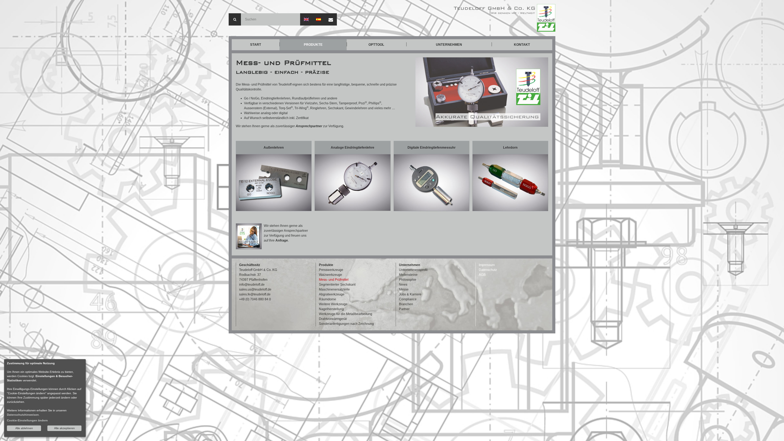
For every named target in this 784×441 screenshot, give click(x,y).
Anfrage (281, 240)
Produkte (313, 44)
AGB (482, 274)
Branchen (406, 304)
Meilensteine (408, 274)
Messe (404, 289)
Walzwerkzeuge (330, 274)
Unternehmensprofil (413, 270)
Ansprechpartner (309, 126)
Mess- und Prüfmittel (334, 279)
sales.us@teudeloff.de (255, 289)
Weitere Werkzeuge (333, 304)
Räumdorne (327, 299)
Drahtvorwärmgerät (333, 319)
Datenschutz (488, 270)
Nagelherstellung (331, 309)
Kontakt (522, 44)
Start (255, 44)
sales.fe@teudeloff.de (255, 294)
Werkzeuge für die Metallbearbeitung (345, 314)
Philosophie (407, 279)
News (403, 284)
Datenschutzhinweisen (23, 414)
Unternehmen (449, 44)
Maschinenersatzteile (334, 289)
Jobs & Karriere (410, 294)
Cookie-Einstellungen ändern (27, 420)
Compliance (407, 299)
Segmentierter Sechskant (337, 284)
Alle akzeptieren (64, 428)
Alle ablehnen (24, 428)
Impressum (487, 265)
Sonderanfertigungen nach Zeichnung (346, 323)
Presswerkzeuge (331, 270)
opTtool (376, 44)
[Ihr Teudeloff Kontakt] (249, 236)
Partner (404, 309)
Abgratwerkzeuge (331, 294)
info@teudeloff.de (252, 284)
